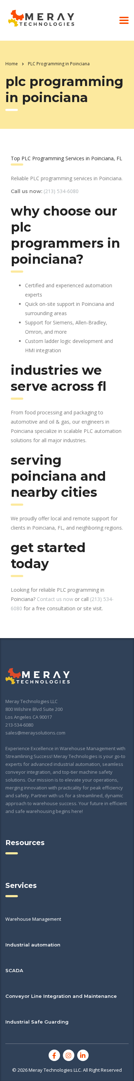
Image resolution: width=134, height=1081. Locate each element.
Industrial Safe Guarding (37, 1022)
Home (11, 64)
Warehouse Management (33, 919)
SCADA (14, 970)
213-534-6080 (19, 725)
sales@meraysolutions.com (35, 732)
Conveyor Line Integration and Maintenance (61, 996)
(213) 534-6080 (61, 191)
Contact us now (55, 599)
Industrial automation (32, 945)
